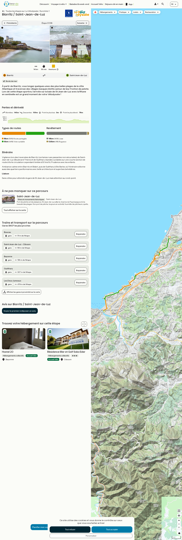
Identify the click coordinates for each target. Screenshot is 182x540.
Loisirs (135, 12)
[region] (136, 274)
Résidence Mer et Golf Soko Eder (66, 351)
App (130, 4)
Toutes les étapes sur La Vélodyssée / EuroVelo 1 (27, 11)
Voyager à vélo (58, 4)
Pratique (122, 12)
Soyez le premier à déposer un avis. (20, 311)
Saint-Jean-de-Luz (28, 196)
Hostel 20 (7, 351)
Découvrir (44, 4)
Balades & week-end (79, 4)
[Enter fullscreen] (179, 511)
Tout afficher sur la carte (15, 210)
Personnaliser (91, 536)
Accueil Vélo (97, 4)
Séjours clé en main (114, 4)
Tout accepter (112, 529)
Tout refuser (70, 529)
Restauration (150, 12)
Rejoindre (80, 234)
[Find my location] (179, 515)
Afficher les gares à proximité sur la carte (23, 292)
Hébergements (106, 12)
